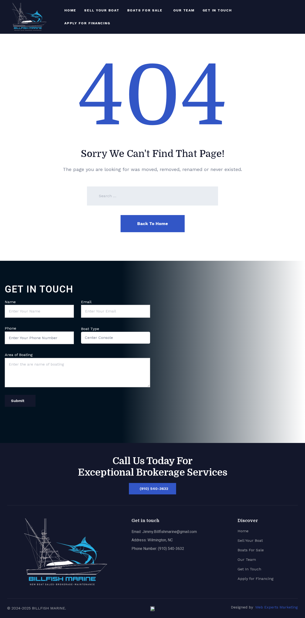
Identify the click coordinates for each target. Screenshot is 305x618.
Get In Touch (217, 10)
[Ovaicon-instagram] (297, 16)
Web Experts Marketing (276, 607)
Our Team (184, 10)
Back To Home (152, 223)
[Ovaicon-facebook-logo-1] (290, 16)
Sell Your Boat (101, 10)
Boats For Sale (145, 10)
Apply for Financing (87, 23)
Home (70, 10)
